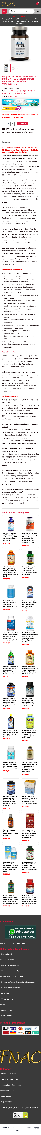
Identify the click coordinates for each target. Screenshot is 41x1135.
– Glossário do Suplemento (10, 1085)
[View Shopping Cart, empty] (37, 4)
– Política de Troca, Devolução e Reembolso (17, 982)
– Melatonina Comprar (9, 1091)
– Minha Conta (5, 1004)
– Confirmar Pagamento (9, 971)
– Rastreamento (6, 1016)
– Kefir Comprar (6, 1096)
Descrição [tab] (6, 142)
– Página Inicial (6, 954)
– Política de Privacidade (10, 988)
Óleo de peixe (12, 94)
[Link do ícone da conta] (38, 11)
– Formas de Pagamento (9, 965)
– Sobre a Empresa (7, 960)
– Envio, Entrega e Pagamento (12, 976)
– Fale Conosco (6, 1010)
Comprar (22, 123)
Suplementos (22, 94)
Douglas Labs (12, 96)
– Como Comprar (7, 999)
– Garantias (4, 993)
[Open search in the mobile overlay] (22, 11)
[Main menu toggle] (4, 11)
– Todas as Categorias (9, 1079)
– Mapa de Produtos (8, 1074)
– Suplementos (6, 1102)
